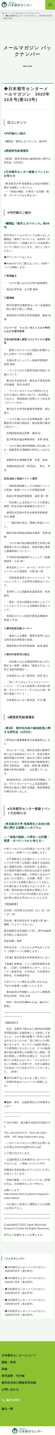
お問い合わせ (10, 1389)
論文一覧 (7, 1408)
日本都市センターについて (19, 1355)
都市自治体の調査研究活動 (19, 1382)
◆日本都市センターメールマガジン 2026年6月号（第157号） (26, 1291)
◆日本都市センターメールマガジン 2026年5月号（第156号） (26, 1302)
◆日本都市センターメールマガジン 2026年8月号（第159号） (26, 1269)
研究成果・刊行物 (13, 1375)
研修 (4, 1368)
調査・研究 (9, 1362)
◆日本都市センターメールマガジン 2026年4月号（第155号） (26, 1313)
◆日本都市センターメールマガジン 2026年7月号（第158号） (26, 1280)
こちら (28, 257)
